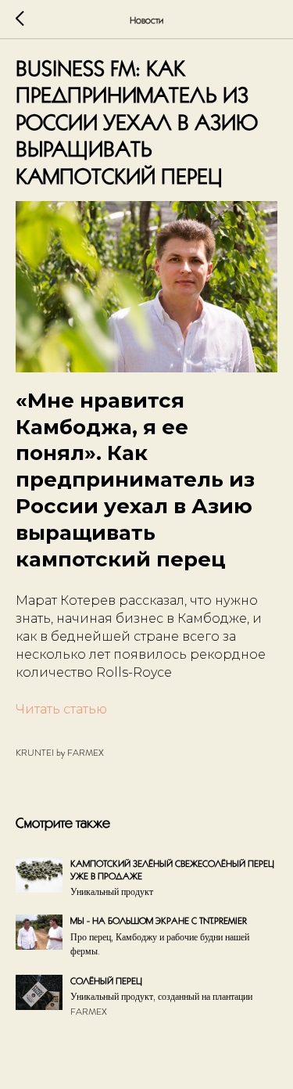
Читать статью (61, 709)
